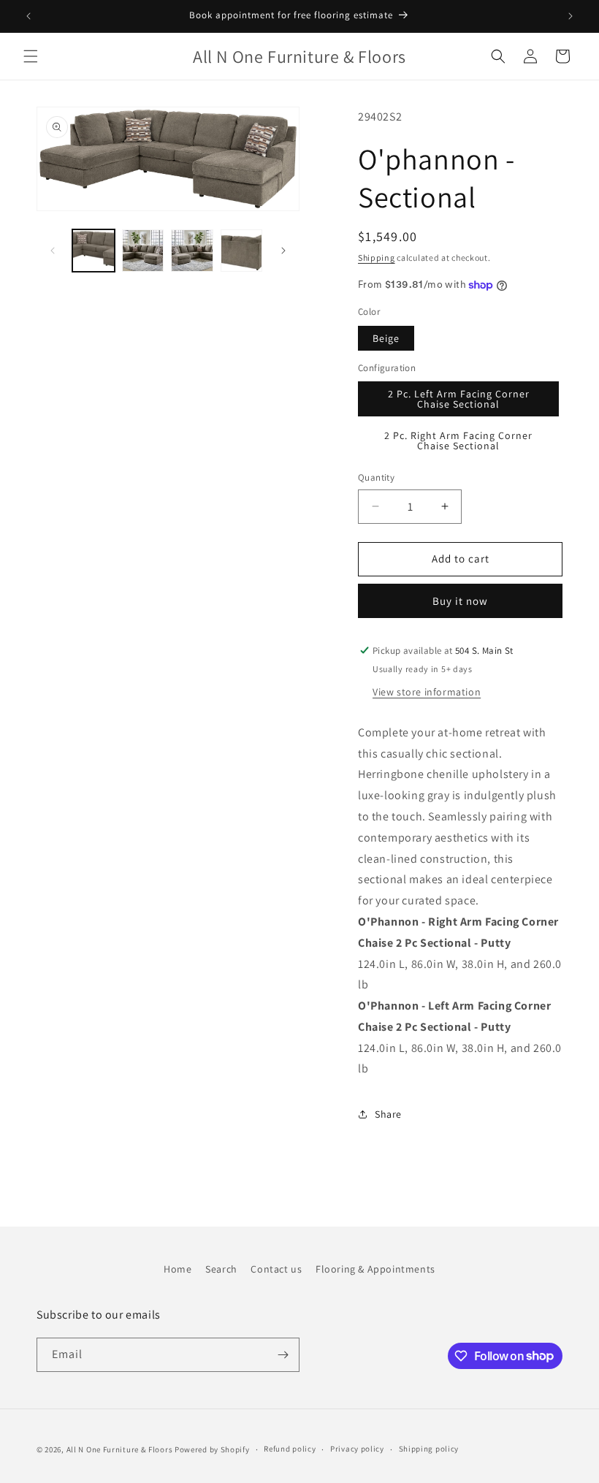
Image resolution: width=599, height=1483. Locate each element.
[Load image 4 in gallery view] (192, 250)
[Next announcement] (570, 16)
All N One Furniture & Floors (119, 1449)
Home (177, 1269)
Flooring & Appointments (375, 1269)
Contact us (276, 1269)
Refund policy (290, 1449)
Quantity (376, 477)
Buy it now (460, 601)
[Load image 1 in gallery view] (93, 250)
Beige (386, 338)
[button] (31, 56)
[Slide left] (53, 251)
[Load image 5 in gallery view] (242, 250)
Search (221, 1269)
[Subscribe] (283, 1355)
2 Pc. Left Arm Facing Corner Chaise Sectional (459, 399)
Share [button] (388, 1114)
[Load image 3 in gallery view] (143, 250)
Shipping (376, 257)
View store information (427, 691)
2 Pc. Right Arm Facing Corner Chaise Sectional (458, 440)
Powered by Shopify (212, 1449)
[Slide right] (283, 251)
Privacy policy (357, 1449)
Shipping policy (429, 1449)
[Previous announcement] (28, 16)
